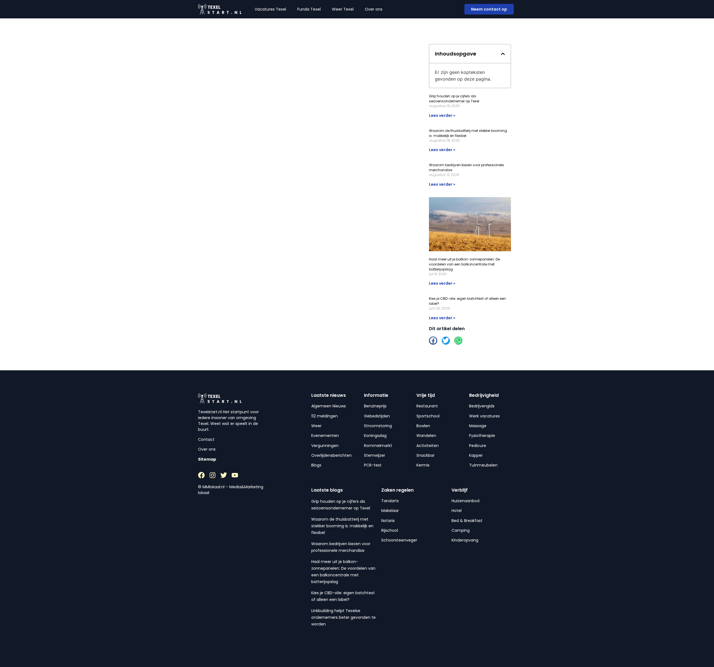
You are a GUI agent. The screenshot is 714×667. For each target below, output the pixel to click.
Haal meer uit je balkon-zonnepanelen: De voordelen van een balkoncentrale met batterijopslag (464, 264)
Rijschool (389, 530)
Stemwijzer (374, 455)
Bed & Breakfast (467, 520)
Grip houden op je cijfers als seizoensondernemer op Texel (454, 98)
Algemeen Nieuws (328, 406)
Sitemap (207, 459)
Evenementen (325, 435)
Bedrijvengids (482, 406)
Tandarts (390, 501)
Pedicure (477, 445)
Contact (206, 439)
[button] (503, 54)
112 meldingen (324, 416)
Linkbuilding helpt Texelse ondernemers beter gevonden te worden (343, 617)
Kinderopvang (465, 540)
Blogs (316, 465)
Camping (461, 530)
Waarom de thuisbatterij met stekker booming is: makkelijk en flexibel (342, 525)
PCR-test (373, 465)
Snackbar (425, 455)
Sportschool (428, 416)
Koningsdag (375, 435)
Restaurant (427, 406)
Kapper (476, 455)
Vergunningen (325, 445)
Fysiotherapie (482, 435)
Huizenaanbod (465, 501)
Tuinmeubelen (483, 465)
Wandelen (426, 435)
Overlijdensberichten (331, 455)
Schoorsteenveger (399, 540)
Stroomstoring (378, 426)
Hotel (457, 510)
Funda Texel (309, 9)
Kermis (423, 465)
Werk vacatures (484, 416)
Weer (316, 426)
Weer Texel (343, 9)
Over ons (373, 9)
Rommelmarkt (378, 445)
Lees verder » (442, 115)
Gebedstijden (377, 416)
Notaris (388, 520)
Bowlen (423, 426)
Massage (477, 426)
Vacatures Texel (270, 9)
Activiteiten (427, 445)
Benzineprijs (375, 406)
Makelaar (390, 510)
